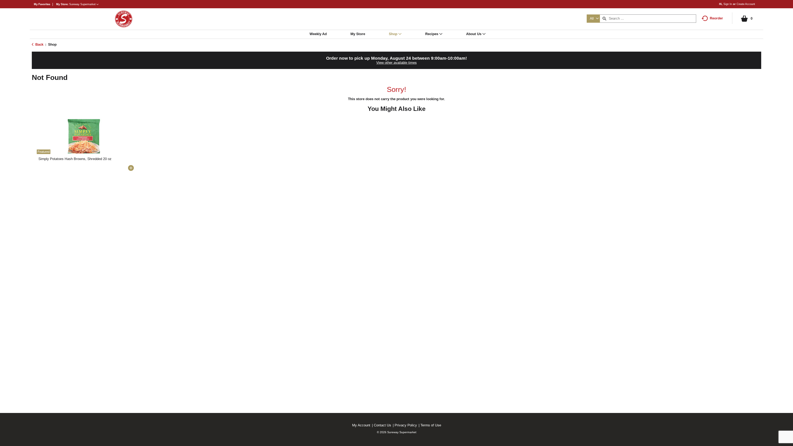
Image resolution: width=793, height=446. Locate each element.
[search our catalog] (604, 18)
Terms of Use (430, 425)
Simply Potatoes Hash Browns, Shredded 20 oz (75, 159)
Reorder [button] (716, 18)
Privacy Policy (406, 425)
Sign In (727, 4)
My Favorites (42, 4)
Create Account (746, 4)
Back (38, 44)
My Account (361, 425)
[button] (84, 4)
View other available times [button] (396, 63)
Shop (52, 44)
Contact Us (382, 425)
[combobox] (593, 18)
